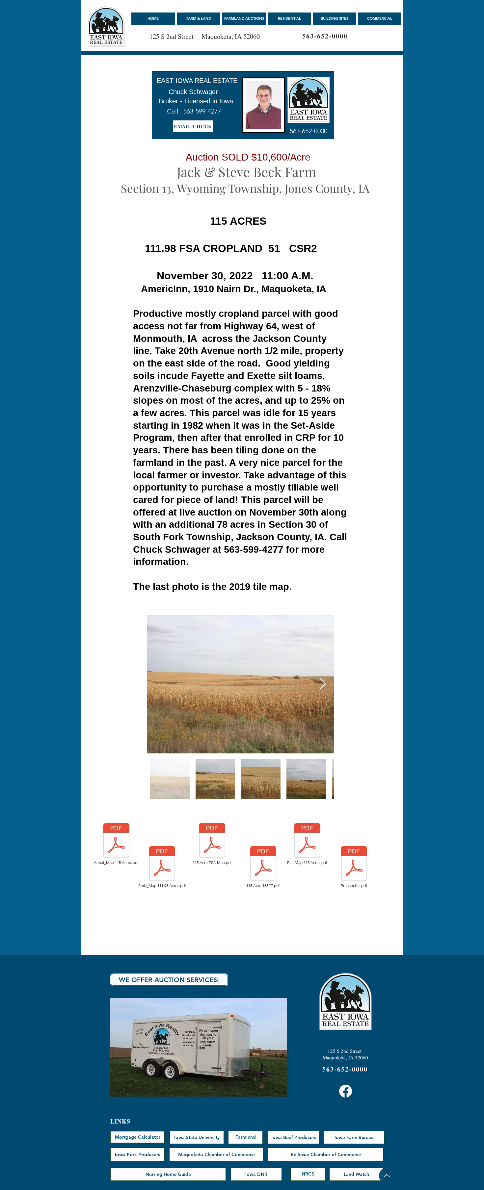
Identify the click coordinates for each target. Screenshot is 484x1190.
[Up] (386, 1175)
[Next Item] (323, 684)
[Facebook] (345, 1091)
